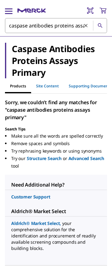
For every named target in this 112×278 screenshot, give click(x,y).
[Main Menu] (8, 10)
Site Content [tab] (47, 86)
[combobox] (56, 25)
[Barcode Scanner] (90, 10)
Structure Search (44, 158)
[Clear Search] (86, 26)
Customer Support (30, 197)
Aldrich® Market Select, (36, 223)
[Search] (100, 26)
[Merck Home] (31, 10)
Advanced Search (86, 158)
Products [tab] (18, 86)
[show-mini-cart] (103, 11)
